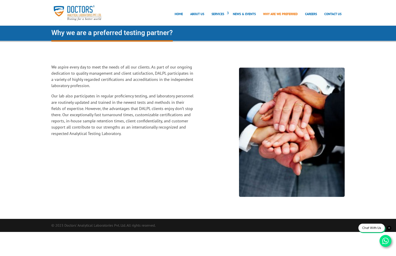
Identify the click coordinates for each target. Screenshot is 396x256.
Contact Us (332, 14)
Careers (311, 14)
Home (179, 14)
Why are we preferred (280, 14)
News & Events (244, 14)
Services (218, 14)
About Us (197, 14)
